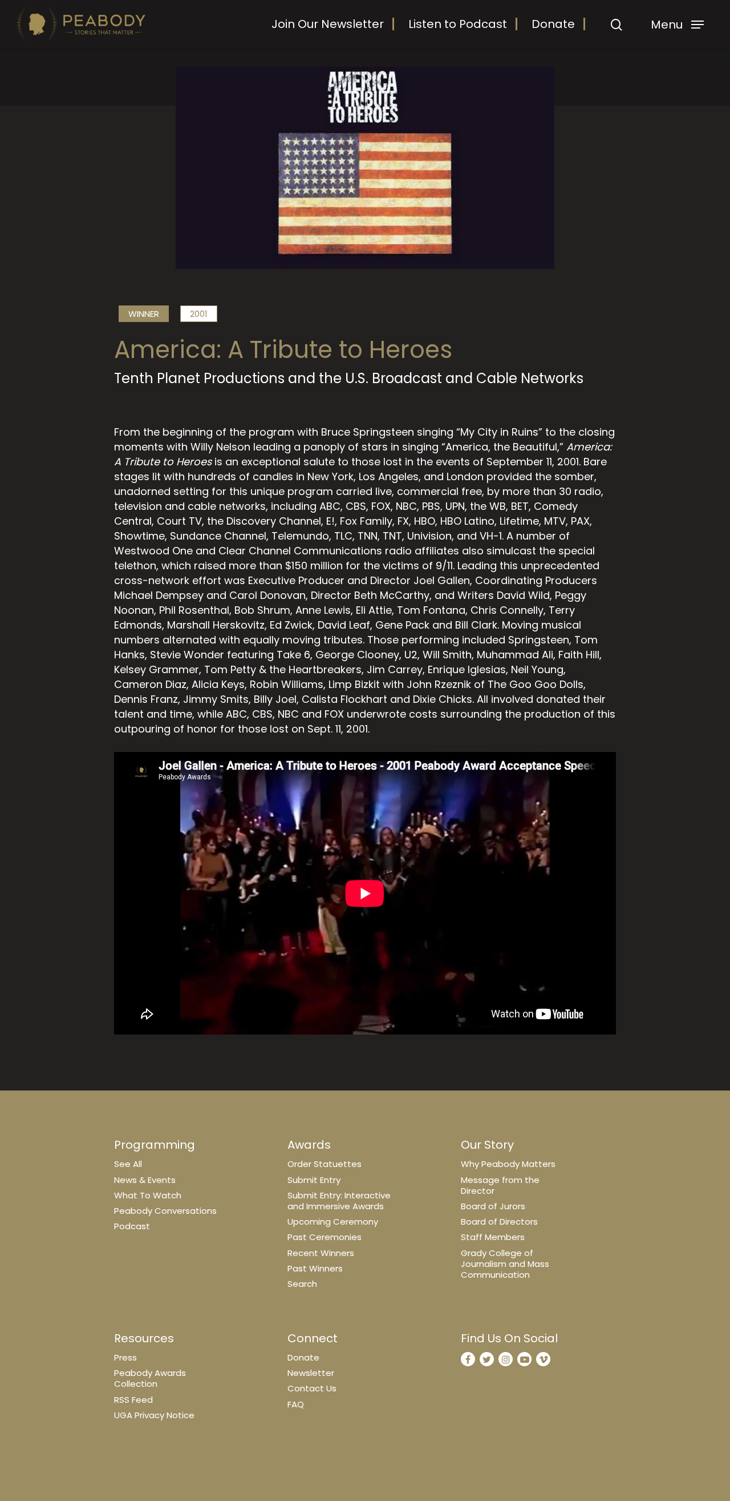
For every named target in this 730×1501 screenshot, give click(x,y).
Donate (553, 24)
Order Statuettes (324, 1164)
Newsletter (310, 1373)
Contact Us (311, 1388)
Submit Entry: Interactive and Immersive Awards (339, 1200)
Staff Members (493, 1237)
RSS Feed (133, 1400)
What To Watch (147, 1195)
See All (128, 1164)
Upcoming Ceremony (332, 1222)
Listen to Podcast (457, 24)
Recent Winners (320, 1253)
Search (302, 1284)
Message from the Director (500, 1185)
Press (125, 1357)
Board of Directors (499, 1222)
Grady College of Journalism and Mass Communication (505, 1264)
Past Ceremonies (324, 1237)
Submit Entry (313, 1180)
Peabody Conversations (165, 1211)
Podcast (132, 1226)
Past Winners (315, 1268)
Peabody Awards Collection (150, 1378)
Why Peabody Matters (508, 1164)
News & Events (145, 1180)
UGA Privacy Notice (154, 1415)
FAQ (295, 1404)
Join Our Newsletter (327, 24)
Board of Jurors (493, 1206)
